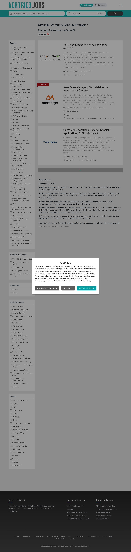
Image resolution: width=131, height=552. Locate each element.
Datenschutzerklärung (83, 281)
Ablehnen (68, 288)
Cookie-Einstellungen (47, 288)
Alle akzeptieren (86, 288)
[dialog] (65, 276)
